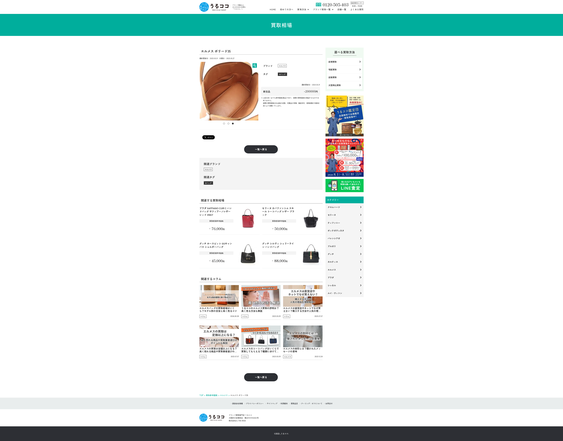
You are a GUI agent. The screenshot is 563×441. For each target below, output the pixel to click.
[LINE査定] (344, 185)
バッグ (283, 74)
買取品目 (294, 403)
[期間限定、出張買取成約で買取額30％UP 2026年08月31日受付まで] (344, 158)
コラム (203, 316)
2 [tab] (228, 123)
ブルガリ (332, 246)
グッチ (331, 254)
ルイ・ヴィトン (335, 293)
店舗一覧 (341, 9)
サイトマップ (272, 403)
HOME (273, 9)
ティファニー (334, 222)
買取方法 (301, 9)
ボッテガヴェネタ (336, 230)
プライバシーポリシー (255, 403)
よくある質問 (357, 9)
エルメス (282, 65)
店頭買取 (332, 61)
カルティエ (333, 261)
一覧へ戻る (261, 149)
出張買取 (332, 77)
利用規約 (284, 403)
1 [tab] (224, 123)
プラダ (331, 277)
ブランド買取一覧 (322, 9)
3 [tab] (233, 123)
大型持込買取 (334, 85)
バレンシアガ (334, 238)
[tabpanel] (229, 91)
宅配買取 (332, 69)
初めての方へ (286, 9)
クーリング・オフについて (311, 403)
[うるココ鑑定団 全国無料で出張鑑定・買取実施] (344, 116)
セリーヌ (332, 214)
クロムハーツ (334, 207)
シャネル (332, 285)
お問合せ (329, 403)
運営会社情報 (237, 403)
